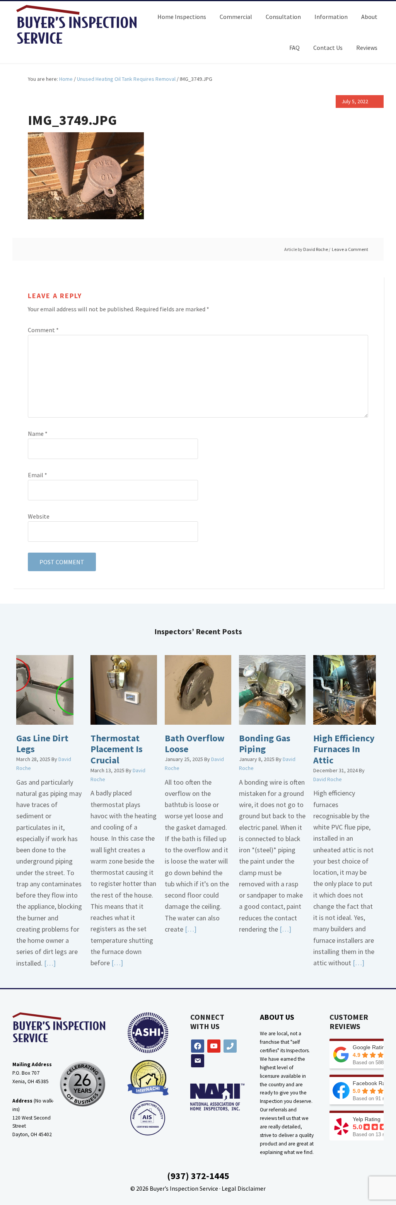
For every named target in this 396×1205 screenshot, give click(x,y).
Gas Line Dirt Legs (42, 743)
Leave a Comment (350, 249)
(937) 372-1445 (198, 1176)
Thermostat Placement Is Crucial (116, 749)
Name (38, 433)
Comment (43, 330)
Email (37, 475)
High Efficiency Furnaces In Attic (344, 749)
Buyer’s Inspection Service (184, 1188)
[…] (49, 963)
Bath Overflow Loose (195, 743)
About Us (277, 1017)
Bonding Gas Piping (264, 743)
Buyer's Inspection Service (82, 24)
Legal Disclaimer (244, 1188)
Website (39, 516)
